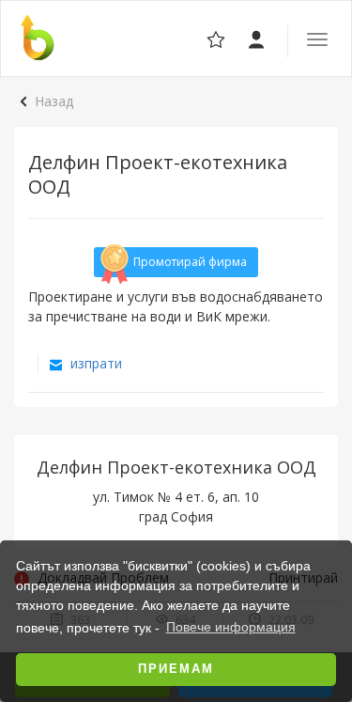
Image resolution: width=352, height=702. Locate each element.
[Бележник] (257, 38)
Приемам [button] (176, 669)
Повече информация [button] (231, 626)
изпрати (94, 363)
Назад (54, 101)
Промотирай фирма (190, 262)
